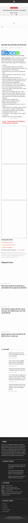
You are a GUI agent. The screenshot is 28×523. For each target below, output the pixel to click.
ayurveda (4, 252)
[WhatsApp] (14, 15)
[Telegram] (10, 53)
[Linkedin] (7, 53)
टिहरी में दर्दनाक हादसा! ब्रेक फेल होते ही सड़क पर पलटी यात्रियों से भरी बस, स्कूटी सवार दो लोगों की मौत (16, 354)
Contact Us (5, 507)
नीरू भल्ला (12, 47)
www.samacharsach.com (11, 487)
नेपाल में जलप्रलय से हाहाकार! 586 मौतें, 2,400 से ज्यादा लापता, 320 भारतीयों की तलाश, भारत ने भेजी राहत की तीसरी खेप (13, 311)
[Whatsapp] (17, 53)
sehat (8, 255)
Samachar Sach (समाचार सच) (15, 516)
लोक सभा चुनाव (15, 257)
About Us (5, 503)
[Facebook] (12, 15)
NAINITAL (5, 254)
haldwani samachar (17, 252)
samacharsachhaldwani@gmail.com (13, 488)
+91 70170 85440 (20, 250)
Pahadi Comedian (19, 254)
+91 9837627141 (9, 490)
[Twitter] (14, 53)
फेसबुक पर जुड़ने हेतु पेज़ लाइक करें (9, 245)
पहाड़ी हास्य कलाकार (9, 257)
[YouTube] (16, 15)
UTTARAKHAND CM (14, 255)
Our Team (5, 505)
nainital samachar (11, 254)
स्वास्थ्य (21, 47)
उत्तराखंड (18, 47)
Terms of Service (7, 509)
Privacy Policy (6, 511)
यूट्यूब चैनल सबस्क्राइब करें (8, 247)
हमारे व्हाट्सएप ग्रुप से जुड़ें (7, 242)
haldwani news (10, 252)
